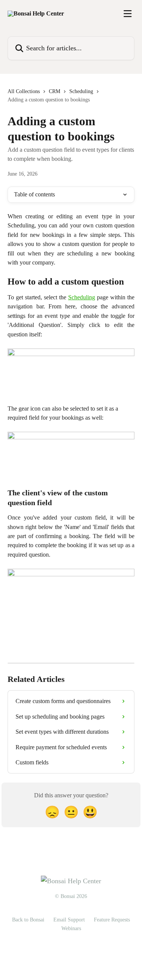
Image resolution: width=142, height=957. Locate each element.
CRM (54, 91)
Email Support (69, 920)
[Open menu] (127, 13)
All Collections (24, 91)
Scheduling (81, 91)
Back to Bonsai (28, 920)
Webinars (71, 928)
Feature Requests (112, 920)
